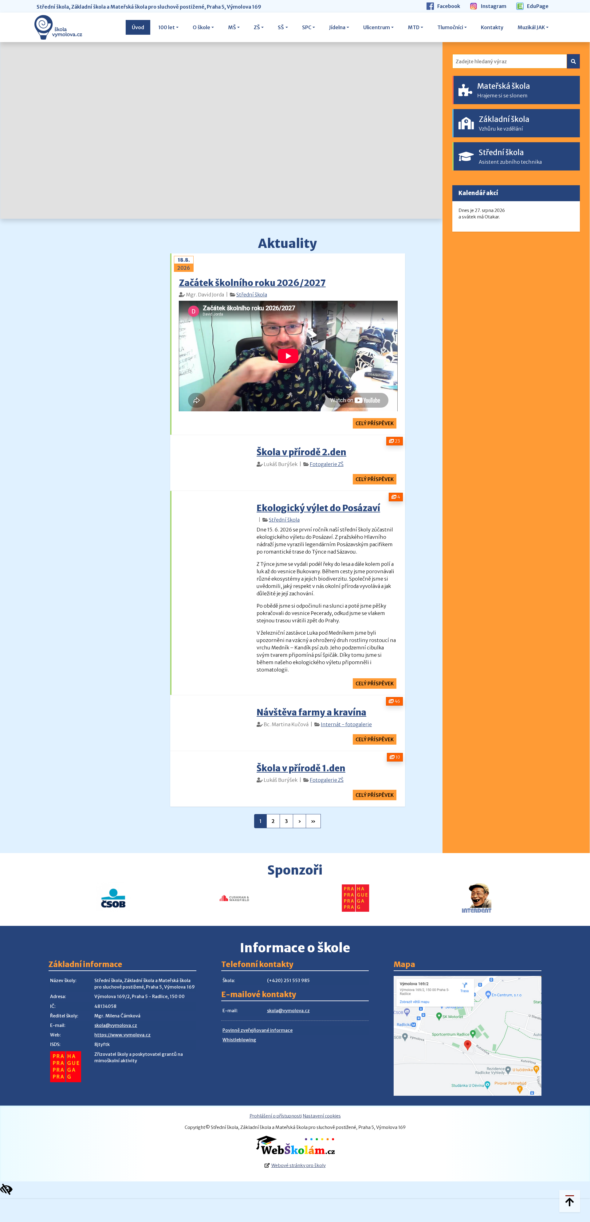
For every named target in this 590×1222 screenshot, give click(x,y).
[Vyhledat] (573, 61)
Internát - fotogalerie (346, 724)
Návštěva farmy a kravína (311, 712)
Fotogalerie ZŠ (327, 464)
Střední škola (251, 295)
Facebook (448, 6)
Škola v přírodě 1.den (301, 768)
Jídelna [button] (337, 27)
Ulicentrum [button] (376, 27)
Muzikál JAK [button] (531, 27)
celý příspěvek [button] (375, 423)
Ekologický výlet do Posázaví (318, 508)
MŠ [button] (232, 27)
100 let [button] (166, 27)
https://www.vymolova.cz (122, 1035)
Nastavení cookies (322, 1116)
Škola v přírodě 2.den (301, 452)
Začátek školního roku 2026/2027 (252, 282)
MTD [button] (413, 27)
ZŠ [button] (257, 27)
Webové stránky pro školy (298, 1165)
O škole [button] (201, 27)
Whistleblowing (239, 1040)
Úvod (138, 27)
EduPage (537, 6)
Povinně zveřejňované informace (257, 1030)
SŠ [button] (281, 27)
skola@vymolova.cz (115, 1025)
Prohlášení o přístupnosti (276, 1116)
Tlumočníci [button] (450, 27)
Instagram (493, 6)
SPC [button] (306, 27)
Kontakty (492, 27)
